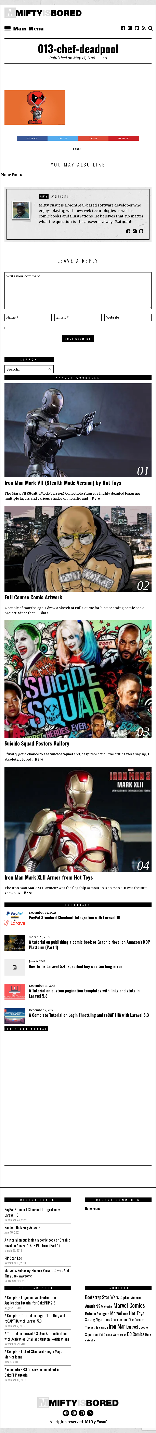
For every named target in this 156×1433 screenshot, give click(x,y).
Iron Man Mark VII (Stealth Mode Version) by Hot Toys (62, 482)
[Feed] (143, 28)
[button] (50, 369)
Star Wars (110, 1297)
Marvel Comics (129, 1305)
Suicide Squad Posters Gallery (36, 743)
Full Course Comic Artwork (33, 597)
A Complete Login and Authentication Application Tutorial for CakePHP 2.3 (30, 1300)
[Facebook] (122, 28)
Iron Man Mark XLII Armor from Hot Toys (48, 877)
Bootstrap (93, 1297)
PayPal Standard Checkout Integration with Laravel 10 (74, 917)
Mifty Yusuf (96, 1421)
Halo (125, 1314)
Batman (90, 1313)
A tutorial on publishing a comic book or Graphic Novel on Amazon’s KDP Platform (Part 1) (89, 944)
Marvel (116, 1313)
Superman (92, 1334)
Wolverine (107, 1306)
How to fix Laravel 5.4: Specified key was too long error (75, 966)
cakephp (90, 1340)
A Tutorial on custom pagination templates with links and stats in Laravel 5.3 (84, 993)
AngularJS (92, 1306)
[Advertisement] (78, 79)
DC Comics (135, 1333)
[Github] (136, 28)
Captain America (131, 1297)
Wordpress (119, 1334)
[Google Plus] (74, 1413)
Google (143, 1327)
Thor (131, 1319)
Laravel (132, 1326)
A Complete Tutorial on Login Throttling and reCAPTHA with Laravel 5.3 (89, 1015)
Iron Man (117, 1326)
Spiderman (101, 1327)
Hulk (148, 1334)
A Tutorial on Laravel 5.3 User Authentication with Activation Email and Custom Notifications (36, 1336)
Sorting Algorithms (97, 1319)
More (96, 498)
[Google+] (129, 28)
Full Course (105, 1334)
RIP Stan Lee (13, 1258)
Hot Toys (136, 1313)
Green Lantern (119, 1319)
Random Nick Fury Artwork (22, 1227)
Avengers (103, 1313)
